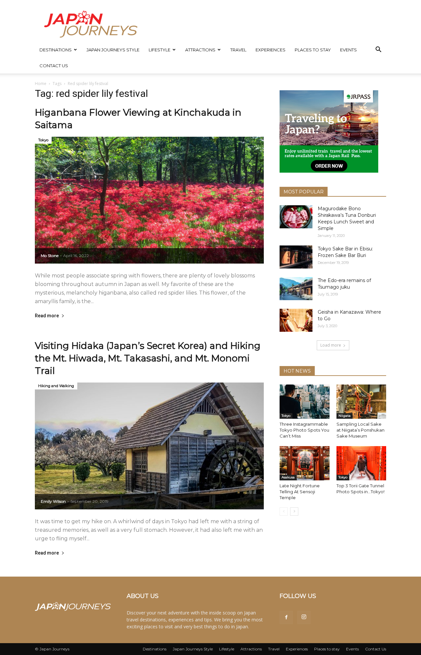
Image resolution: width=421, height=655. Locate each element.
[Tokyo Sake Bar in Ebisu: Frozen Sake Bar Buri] (296, 257)
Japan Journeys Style (113, 49)
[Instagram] (303, 617)
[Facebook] (286, 617)
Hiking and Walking (56, 386)
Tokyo (43, 140)
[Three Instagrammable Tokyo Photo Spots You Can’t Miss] (305, 401)
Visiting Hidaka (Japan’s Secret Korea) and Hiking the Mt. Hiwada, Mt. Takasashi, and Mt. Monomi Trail (147, 358)
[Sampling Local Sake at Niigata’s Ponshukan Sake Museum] (361, 401)
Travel (238, 49)
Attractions (200, 49)
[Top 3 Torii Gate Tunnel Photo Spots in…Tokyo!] (361, 463)
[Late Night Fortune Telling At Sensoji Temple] (305, 463)
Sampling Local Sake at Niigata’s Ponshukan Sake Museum (360, 430)
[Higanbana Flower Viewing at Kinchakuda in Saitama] (149, 200)
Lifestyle (159, 49)
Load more (330, 345)
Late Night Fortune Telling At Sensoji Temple (300, 491)
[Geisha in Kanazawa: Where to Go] (296, 320)
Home (40, 83)
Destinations (55, 49)
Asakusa (288, 477)
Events (348, 49)
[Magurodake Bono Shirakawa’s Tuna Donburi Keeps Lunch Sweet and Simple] (296, 216)
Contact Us (53, 65)
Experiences (270, 49)
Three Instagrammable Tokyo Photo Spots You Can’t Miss (304, 430)
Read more (47, 315)
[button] (378, 50)
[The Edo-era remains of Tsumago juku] (296, 288)
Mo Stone (50, 255)
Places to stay (313, 49)
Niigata (344, 415)
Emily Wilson (53, 501)
